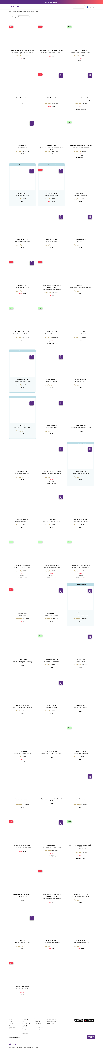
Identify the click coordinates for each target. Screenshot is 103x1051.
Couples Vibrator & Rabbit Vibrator (80, 567)
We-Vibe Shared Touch (22, 331)
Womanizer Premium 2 (22, 799)
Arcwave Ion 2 (22, 659)
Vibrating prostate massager (51, 707)
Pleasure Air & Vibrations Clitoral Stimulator (22, 707)
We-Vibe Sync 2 (22, 193)
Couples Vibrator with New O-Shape (80, 473)
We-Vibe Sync (22, 285)
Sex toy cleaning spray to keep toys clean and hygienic (22, 53)
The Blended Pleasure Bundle (81, 565)
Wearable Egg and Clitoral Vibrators (22, 753)
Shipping (24, 1031)
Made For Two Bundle (80, 50)
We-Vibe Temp (80, 331)
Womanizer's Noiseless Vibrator (22, 473)
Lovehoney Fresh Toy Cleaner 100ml (51, 50)
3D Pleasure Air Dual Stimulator (51, 661)
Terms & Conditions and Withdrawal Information (39, 1020)
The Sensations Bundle (51, 565)
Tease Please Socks (22, 98)
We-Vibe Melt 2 (22, 145)
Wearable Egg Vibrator (51, 241)
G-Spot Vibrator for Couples (51, 615)
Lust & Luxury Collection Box (81, 98)
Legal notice (37, 1025)
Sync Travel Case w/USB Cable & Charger (51, 799)
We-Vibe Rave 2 (51, 613)
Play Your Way (22, 751)
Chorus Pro (22, 425)
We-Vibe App (25, 1019)
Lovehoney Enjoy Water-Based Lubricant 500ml (51, 895)
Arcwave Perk (80, 705)
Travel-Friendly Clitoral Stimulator (80, 521)
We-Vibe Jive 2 (51, 519)
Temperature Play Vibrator (80, 333)
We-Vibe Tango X (80, 379)
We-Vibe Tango (22, 613)
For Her (42, 7)
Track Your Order (26, 1023)
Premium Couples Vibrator (51, 195)
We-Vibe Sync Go (80, 613)
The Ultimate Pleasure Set (22, 565)
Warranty (24, 1028)
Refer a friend (50, 1023)
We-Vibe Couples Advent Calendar (81, 145)
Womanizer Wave (51, 940)
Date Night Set (51, 845)
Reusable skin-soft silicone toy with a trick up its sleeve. (51, 148)
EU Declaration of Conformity (39, 1028)
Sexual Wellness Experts (13, 1028)
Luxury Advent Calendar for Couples (80, 848)
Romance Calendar (51, 331)
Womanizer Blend (22, 519)
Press (10, 1021)
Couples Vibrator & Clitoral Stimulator (22, 567)
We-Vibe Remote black (51, 751)
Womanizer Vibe (22, 471)
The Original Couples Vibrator (22, 195)
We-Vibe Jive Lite (51, 239)
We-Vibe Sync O (80, 471)
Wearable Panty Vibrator (51, 427)
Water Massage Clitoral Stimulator (51, 942)
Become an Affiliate (51, 1019)
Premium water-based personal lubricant (51, 289)
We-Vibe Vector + (51, 705)
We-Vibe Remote (80, 425)
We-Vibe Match (80, 193)
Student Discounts (51, 1021)
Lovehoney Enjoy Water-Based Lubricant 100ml (51, 286)
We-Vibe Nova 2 (81, 239)
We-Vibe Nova (80, 799)
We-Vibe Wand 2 (51, 379)
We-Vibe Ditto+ (80, 659)
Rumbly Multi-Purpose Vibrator (22, 241)
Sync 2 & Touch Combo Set (22, 988)
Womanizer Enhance (22, 705)
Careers (11, 1025)
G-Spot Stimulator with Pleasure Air (80, 942)
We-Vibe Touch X (22, 239)
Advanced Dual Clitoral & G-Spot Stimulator (80, 287)
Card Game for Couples (22, 896)
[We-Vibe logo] (15, 7)
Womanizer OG (80, 940)
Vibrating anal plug (80, 661)
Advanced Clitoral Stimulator (22, 801)
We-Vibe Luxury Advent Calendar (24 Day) (80, 845)
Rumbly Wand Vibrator (51, 381)
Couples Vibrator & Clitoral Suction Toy (80, 52)
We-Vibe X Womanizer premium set (22, 847)
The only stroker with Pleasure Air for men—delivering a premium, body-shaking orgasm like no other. (22, 662)
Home (10, 11)
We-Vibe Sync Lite (22, 379)
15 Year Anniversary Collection (51, 471)
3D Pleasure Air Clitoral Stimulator (81, 753)
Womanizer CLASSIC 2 (81, 894)
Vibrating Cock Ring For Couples (22, 942)
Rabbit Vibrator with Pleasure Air (22, 521)
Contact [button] (11, 1023)
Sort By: (14, 17)
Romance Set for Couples (51, 333)
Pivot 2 (22, 940)
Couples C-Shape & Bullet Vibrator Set (51, 473)
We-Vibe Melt (51, 98)
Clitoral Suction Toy (51, 100)
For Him (48, 7)
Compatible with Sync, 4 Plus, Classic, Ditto (51, 753)
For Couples (33, 7)
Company (11, 1019)
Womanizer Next (81, 751)
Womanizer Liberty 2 (80, 519)
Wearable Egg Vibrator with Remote (51, 521)
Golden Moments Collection (22, 845)
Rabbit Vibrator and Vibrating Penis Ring (51, 847)
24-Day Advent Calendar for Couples (80, 147)
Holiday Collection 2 (22, 986)
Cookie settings (38, 1031)
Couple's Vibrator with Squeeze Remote (22, 427)
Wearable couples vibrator (80, 195)
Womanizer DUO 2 (80, 285)
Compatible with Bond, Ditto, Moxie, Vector (81, 427)
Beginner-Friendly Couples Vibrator (22, 381)
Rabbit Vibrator (80, 241)
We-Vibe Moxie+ (51, 425)
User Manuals (25, 1033)
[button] (91, 1037)
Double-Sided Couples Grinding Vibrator (22, 333)
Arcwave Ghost (51, 145)
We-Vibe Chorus (51, 193)
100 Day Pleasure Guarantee (26, 1026)
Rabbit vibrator (80, 801)
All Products (57, 7)
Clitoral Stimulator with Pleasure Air (80, 896)
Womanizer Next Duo (51, 659)
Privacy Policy (38, 1023)
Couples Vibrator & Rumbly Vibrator (51, 567)
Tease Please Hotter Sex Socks (22, 100)
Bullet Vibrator (22, 615)
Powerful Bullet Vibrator (80, 381)
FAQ (23, 1021)
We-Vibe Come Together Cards (22, 894)
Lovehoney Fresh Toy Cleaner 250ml (22, 50)
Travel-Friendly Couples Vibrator (80, 615)
